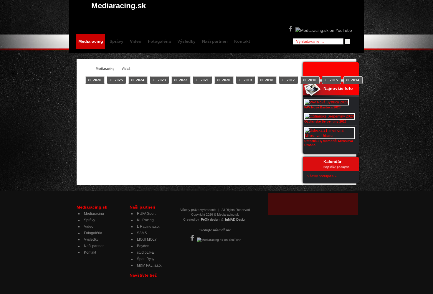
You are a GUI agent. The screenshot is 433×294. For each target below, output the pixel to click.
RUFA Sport (146, 214)
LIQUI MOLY (147, 239)
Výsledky (186, 41)
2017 (291, 80)
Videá (126, 68)
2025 (119, 80)
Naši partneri (215, 41)
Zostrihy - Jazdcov (238, 95)
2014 (355, 80)
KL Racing (145, 220)
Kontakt (242, 41)
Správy (116, 41)
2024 (140, 80)
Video (135, 41)
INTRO (156, 95)
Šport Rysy (145, 259)
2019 (248, 80)
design (210, 219)
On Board (187, 95)
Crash (140, 95)
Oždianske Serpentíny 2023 (325, 121)
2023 (162, 80)
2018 (269, 80)
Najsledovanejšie (274, 95)
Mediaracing (90, 41)
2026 (97, 80)
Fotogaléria (159, 41)
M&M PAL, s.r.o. (149, 265)
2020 (226, 80)
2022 (183, 80)
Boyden (143, 246)
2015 (334, 80)
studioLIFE (145, 252)
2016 (312, 80)
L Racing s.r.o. (148, 226)
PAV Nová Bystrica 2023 (322, 107)
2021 (205, 80)
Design (235, 219)
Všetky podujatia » (322, 176)
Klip (170, 95)
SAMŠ (142, 233)
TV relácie (209, 95)
